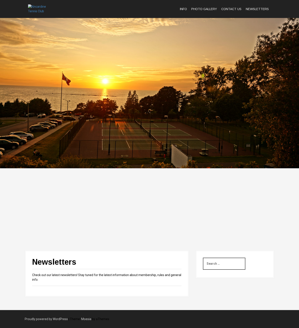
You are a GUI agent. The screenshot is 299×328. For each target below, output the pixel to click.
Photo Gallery (204, 9)
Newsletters (257, 9)
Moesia (86, 319)
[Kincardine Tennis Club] (41, 9)
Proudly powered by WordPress (46, 319)
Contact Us (231, 9)
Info (183, 9)
